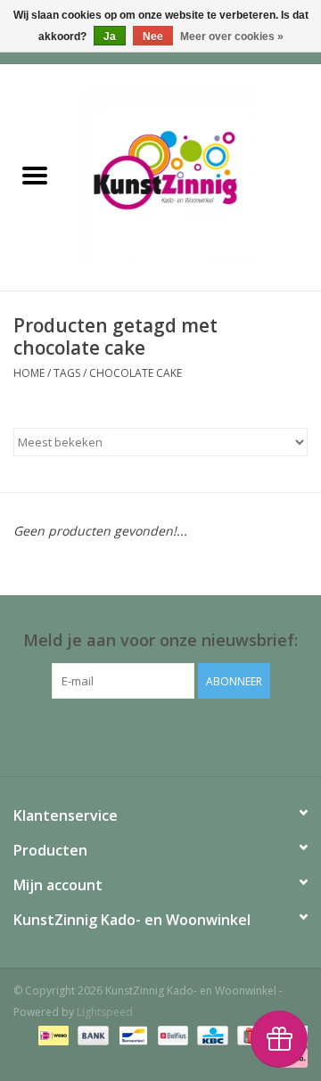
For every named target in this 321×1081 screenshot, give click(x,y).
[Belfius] (171, 1034)
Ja (109, 36)
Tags (67, 373)
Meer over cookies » (232, 36)
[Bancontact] (131, 1034)
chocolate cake (135, 373)
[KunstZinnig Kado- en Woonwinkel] (195, 176)
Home (29, 373)
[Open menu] (35, 174)
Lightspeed (105, 1012)
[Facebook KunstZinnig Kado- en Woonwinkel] (160, 735)
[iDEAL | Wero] (51, 1034)
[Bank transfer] (91, 1034)
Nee (153, 36)
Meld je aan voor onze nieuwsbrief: (160, 640)
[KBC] (210, 1034)
